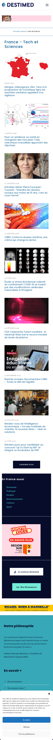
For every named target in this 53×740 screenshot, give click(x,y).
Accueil (16, 31)
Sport (9, 506)
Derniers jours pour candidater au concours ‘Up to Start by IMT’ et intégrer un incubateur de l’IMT (24, 447)
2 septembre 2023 (13, 375)
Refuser (26, 727)
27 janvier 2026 (12, 183)
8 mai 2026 (9, 83)
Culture (10, 502)
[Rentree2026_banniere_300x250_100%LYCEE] (21, 540)
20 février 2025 (12, 328)
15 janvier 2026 (12, 234)
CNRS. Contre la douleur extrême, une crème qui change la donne (26, 239)
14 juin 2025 (10, 278)
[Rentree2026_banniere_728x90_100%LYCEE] (26, 18)
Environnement (14, 499)
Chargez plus (26, 464)
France (23, 31)
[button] (49, 693)
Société (10, 495)
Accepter (26, 720)
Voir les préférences (26, 734)
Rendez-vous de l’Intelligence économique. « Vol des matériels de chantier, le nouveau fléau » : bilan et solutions (25, 428)
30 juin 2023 (10, 441)
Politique (11, 491)
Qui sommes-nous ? (16, 688)
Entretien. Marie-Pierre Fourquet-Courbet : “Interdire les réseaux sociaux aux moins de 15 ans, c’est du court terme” (26, 191)
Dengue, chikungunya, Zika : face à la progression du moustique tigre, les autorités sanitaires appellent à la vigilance (26, 91)
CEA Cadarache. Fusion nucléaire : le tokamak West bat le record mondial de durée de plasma (26, 334)
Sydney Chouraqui (11, 653)
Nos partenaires (14, 681)
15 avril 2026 (11, 133)
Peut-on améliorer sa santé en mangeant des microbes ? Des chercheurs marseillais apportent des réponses (26, 141)
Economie (11, 487)
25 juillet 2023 (12, 420)
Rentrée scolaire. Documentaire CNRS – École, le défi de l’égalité (26, 381)
